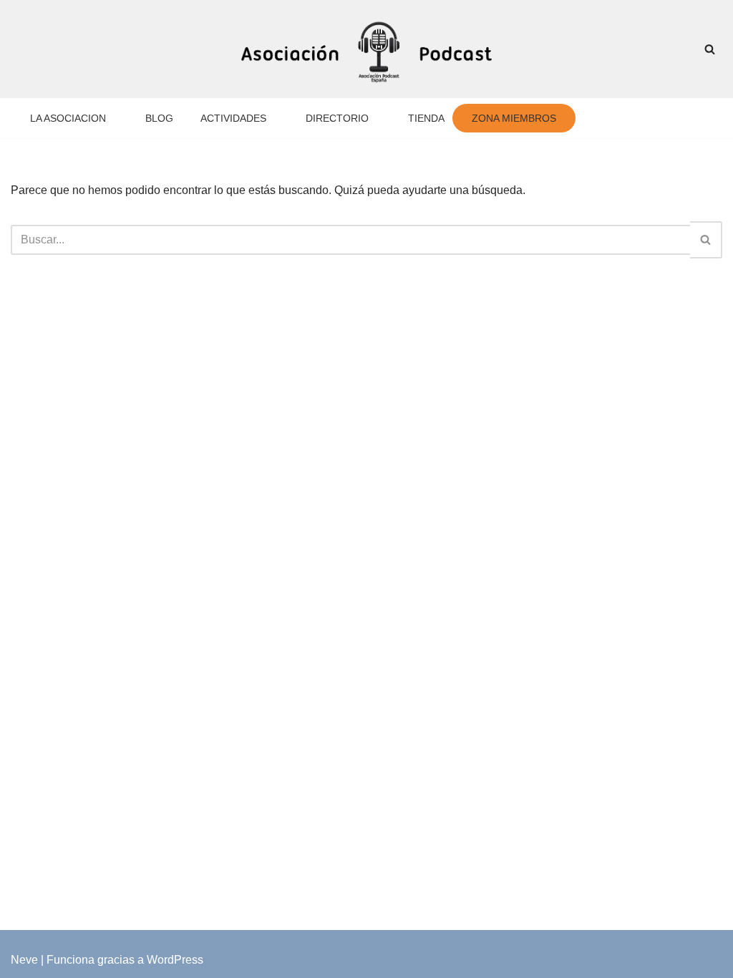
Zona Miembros (533, 118)
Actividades (242, 118)
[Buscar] (709, 49)
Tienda (443, 118)
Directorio (350, 118)
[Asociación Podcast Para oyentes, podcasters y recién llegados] (366, 49)
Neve (24, 960)
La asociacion (70, 118)
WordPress (175, 960)
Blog (166, 118)
